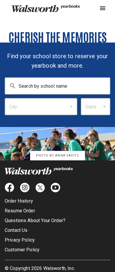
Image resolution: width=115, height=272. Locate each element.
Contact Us (16, 230)
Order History (19, 201)
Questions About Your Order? (35, 220)
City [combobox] (13, 107)
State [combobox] (90, 107)
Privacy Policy (20, 240)
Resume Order (20, 211)
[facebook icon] (9, 187)
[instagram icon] (24, 187)
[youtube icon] (55, 187)
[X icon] (40, 187)
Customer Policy (22, 250)
